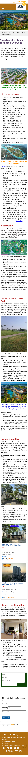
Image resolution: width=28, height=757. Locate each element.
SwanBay (4, 166)
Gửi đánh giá (6, 717)
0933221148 (11, 741)
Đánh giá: (4, 707)
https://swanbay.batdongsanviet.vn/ (11, 745)
